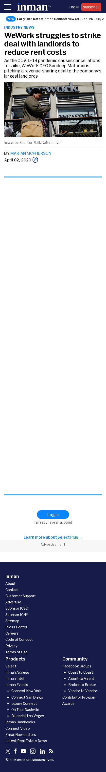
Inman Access (17, 672)
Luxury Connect (24, 703)
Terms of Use (16, 652)
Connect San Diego (27, 697)
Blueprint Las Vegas (27, 716)
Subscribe (91, 7)
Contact (12, 590)
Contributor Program (79, 697)
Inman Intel (14, 678)
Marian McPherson (30, 153)
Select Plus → (69, 537)
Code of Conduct (19, 639)
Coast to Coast (80, 672)
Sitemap (12, 621)
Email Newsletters (20, 734)
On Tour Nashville (25, 709)
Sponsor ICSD (16, 608)
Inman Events (16, 685)
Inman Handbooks (20, 722)
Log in (74, 7)
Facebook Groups (76, 666)
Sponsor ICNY (16, 615)
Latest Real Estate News (26, 741)
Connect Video (17, 728)
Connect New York (26, 691)
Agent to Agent (81, 678)
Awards (68, 703)
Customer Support (20, 596)
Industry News (19, 27)
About (10, 583)
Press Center (16, 627)
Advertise (13, 602)
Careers (11, 633)
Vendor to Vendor (82, 691)
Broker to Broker (82, 685)
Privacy (11, 646)
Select (10, 666)
